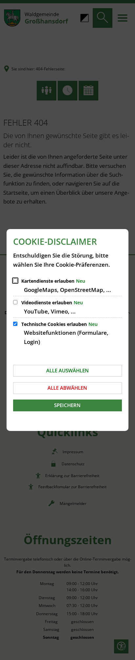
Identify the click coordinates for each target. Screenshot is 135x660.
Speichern (67, 405)
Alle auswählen (67, 370)
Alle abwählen (67, 387)
